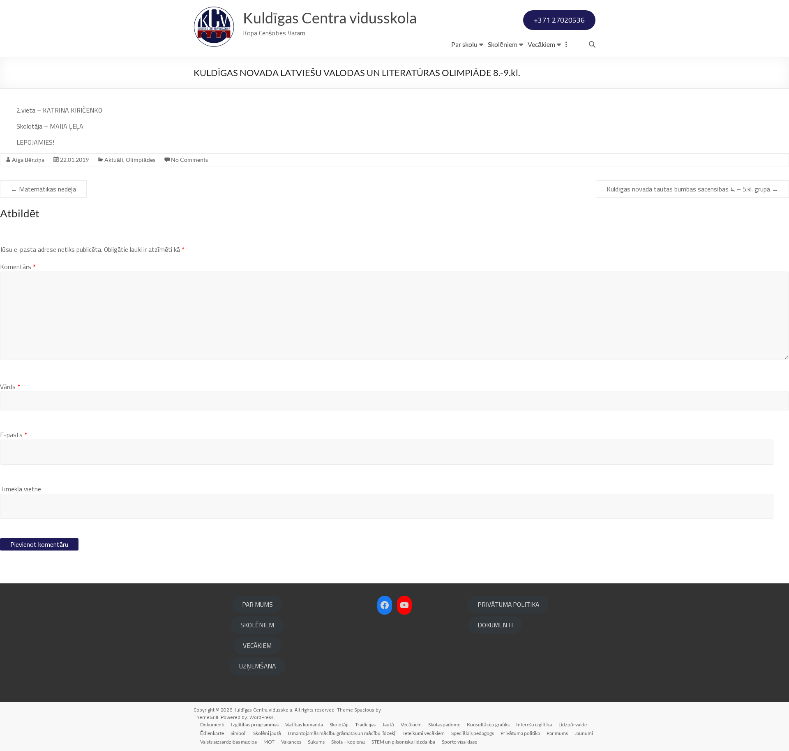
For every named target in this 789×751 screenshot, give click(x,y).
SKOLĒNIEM (257, 625)
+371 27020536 (559, 20)
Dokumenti (212, 724)
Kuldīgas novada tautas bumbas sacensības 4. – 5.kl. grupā (692, 189)
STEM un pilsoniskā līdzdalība (403, 742)
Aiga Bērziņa (28, 159)
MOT (269, 742)
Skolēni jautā (267, 733)
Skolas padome (444, 724)
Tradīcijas (365, 724)
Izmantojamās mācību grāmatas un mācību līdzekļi (342, 733)
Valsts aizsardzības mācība (228, 742)
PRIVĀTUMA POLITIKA (508, 604)
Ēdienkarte (212, 733)
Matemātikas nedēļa (43, 189)
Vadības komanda (304, 724)
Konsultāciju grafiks (488, 724)
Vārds (10, 387)
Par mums (557, 733)
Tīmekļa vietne (20, 489)
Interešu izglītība (534, 724)
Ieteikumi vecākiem (424, 733)
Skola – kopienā (348, 742)
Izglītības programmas (255, 724)
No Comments (189, 159)
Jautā (388, 724)
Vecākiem (541, 44)
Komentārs (18, 267)
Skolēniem (502, 44)
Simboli (239, 733)
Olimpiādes (140, 159)
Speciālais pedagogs (472, 733)
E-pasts (13, 435)
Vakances (291, 742)
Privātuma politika (520, 733)
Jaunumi (583, 733)
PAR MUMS (257, 604)
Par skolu (464, 44)
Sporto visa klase (459, 742)
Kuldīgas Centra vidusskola (330, 18)
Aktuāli (113, 159)
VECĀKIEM (257, 645)
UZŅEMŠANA (257, 666)
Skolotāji (339, 724)
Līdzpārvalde (572, 724)
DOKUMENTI (495, 625)
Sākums (316, 742)
